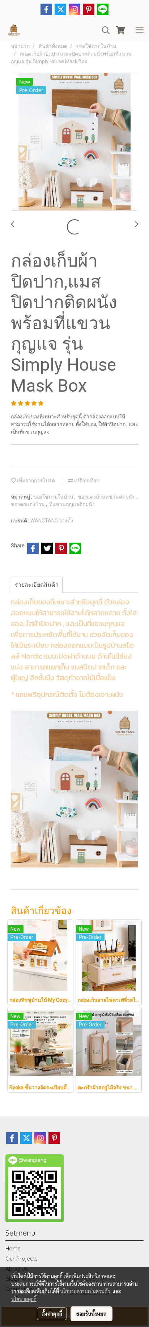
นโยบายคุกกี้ (24, 1299)
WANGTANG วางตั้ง (51, 521)
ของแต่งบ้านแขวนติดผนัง (107, 497)
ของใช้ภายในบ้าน (53, 497)
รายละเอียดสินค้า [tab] (37, 584)
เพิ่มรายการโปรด (35, 480)
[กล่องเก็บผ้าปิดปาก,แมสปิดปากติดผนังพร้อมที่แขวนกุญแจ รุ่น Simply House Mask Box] (74, 142)
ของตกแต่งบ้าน (28, 504)
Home (13, 1248)
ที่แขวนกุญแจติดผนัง (72, 504)
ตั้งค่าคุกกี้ (52, 1313)
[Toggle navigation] (140, 30)
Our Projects (21, 1258)
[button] (103, 30)
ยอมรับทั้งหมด (91, 1313)
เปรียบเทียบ (86, 480)
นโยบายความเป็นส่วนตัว (85, 1291)
